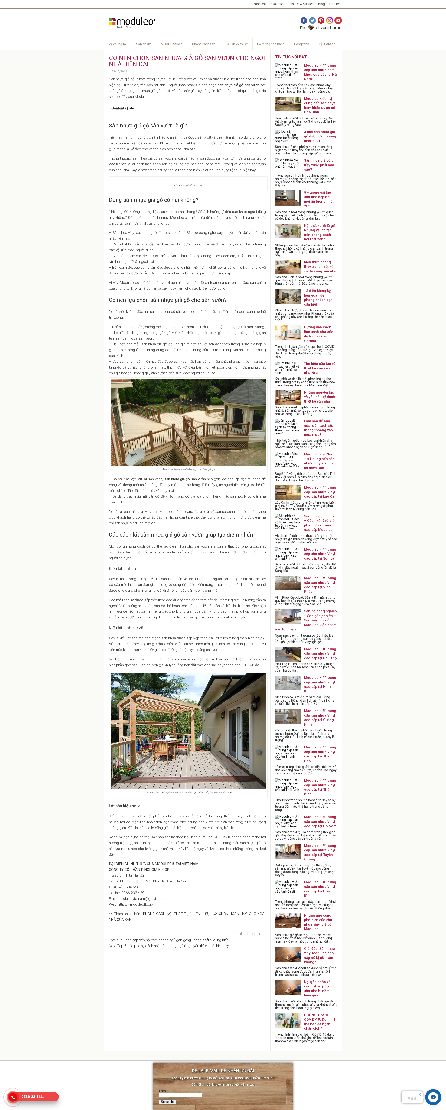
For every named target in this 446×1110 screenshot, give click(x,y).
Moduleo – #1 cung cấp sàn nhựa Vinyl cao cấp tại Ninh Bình (320, 684)
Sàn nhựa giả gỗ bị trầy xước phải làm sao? (319, 165)
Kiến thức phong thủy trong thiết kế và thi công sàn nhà (320, 266)
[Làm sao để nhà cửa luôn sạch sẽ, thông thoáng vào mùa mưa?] (288, 426)
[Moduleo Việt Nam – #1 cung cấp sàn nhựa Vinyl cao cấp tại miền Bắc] (288, 459)
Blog (321, 4)
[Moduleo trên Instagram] (329, 21)
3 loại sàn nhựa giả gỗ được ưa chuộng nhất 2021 (320, 136)
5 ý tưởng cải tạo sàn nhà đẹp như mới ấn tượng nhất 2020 (319, 199)
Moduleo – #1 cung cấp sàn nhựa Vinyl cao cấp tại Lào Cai (320, 492)
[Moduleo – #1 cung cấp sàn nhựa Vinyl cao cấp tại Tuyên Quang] (288, 851)
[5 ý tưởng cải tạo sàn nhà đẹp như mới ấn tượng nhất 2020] (288, 198)
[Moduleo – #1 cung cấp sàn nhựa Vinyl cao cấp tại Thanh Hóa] (288, 752)
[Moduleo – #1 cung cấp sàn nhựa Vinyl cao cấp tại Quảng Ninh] (288, 716)
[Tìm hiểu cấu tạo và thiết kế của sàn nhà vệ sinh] (288, 369)
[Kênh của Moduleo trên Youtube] (338, 21)
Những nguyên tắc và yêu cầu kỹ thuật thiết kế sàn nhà (319, 397)
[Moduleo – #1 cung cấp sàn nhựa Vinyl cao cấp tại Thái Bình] (288, 785)
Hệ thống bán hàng (271, 44)
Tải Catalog (327, 44)
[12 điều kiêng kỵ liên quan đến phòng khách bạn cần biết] (288, 296)
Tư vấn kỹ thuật (236, 44)
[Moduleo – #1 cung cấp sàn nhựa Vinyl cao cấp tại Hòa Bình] (288, 887)
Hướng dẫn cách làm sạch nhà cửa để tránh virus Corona (318, 334)
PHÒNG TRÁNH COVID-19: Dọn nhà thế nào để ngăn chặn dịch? (320, 1022)
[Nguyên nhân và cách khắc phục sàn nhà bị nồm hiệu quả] (288, 987)
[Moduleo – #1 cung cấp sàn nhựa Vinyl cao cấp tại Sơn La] (288, 554)
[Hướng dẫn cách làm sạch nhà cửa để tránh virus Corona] (288, 332)
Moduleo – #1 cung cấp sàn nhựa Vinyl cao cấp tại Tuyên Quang (320, 853)
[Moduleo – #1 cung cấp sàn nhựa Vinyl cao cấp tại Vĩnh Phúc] (288, 583)
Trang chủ (259, 4)
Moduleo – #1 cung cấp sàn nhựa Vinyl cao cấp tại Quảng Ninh (320, 718)
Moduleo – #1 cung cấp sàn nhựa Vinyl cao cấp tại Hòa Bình (320, 889)
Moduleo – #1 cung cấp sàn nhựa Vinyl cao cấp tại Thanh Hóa (320, 754)
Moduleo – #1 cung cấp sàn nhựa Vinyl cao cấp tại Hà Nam (320, 821)
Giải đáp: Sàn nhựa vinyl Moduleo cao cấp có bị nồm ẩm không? (319, 955)
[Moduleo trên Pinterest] (321, 21)
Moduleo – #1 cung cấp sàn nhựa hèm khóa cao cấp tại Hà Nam (320, 72)
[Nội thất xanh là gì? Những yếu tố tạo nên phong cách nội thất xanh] (288, 231)
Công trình (301, 44)
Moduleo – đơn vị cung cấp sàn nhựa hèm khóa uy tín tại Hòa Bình (320, 105)
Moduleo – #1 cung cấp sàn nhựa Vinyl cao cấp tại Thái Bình (320, 787)
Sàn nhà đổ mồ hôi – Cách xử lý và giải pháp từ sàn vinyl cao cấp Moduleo (319, 523)
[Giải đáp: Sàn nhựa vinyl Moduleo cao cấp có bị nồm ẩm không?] (288, 954)
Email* (164, 1091)
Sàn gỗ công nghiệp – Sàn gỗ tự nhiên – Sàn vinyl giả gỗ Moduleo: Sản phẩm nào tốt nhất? (306, 620)
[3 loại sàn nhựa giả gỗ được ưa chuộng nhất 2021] (288, 137)
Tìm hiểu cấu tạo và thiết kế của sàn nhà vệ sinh (320, 368)
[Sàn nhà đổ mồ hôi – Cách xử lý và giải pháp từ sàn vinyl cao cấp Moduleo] (288, 521)
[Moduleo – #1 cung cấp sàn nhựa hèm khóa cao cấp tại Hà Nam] (288, 70)
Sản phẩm (143, 44)
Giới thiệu (278, 4)
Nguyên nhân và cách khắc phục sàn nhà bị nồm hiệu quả (317, 989)
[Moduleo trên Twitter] (312, 21)
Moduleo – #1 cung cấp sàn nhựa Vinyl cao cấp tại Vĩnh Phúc (320, 585)
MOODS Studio (172, 44)
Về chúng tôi (118, 44)
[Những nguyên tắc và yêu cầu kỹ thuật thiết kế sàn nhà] (288, 397)
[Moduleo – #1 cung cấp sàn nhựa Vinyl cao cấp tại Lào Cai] (288, 492)
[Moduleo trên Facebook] (304, 21)
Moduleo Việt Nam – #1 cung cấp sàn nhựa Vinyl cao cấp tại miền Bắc (319, 461)
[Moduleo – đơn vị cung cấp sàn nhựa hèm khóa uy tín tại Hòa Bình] (288, 104)
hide (131, 108)
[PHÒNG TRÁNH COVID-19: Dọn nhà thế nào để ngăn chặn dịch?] (288, 1020)
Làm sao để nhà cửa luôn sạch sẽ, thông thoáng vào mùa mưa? (318, 428)
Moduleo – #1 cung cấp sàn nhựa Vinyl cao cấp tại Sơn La (320, 554)
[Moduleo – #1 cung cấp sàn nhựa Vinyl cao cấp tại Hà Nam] (288, 822)
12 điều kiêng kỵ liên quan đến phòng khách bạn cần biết (318, 298)
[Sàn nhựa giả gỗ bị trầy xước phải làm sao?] (288, 165)
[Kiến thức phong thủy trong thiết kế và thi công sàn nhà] (288, 267)
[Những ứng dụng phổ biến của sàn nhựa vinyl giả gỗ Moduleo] (288, 920)
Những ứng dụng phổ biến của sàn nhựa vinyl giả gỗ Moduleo (318, 922)
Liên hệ (334, 4)
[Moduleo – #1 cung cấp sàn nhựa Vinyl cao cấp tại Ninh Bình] (288, 683)
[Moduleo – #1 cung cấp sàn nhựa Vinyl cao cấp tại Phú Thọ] (288, 654)
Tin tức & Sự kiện (301, 4)
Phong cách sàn (203, 44)
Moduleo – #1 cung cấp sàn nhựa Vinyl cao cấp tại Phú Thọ (320, 653)
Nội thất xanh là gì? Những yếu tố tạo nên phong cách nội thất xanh (320, 233)
